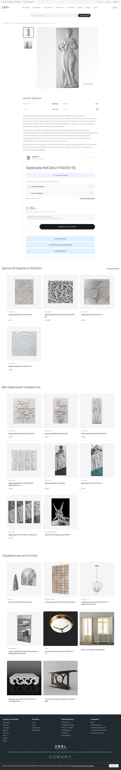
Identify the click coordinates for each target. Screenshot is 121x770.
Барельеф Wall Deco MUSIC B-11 (20, 366)
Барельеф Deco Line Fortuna (91, 483)
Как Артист (65, 733)
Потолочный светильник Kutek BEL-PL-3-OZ (60, 652)
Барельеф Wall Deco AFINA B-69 (56, 433)
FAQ (92, 722)
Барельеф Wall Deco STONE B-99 (20, 315)
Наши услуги (66, 722)
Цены (96, 7)
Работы (80, 7)
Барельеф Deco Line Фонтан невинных (23, 535)
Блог (33, 725)
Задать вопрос (60, 251)
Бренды (88, 7)
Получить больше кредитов (87, 198)
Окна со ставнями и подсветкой (93, 650)
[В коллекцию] (89, 158)
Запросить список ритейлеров (60, 245)
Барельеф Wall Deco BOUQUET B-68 (21, 433)
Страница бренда (112, 268)
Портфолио (36, 730)
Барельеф (55, 104)
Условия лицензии (97, 733)
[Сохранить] (85, 158)
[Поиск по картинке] (76, 15)
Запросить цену (61, 239)
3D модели (36, 7)
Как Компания (66, 730)
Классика (55, 109)
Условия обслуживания (99, 730)
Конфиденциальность (98, 728)
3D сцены (48, 7)
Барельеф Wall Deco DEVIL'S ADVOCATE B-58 (60, 316)
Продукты (26, 7)
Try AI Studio (29, 2)
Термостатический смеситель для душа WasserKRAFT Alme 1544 (23, 652)
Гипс (96, 104)
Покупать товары (67, 728)
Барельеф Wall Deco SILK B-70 (92, 315)
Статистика (36, 728)
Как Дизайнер (66, 735)
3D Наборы (71, 7)
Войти (115, 8)
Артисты (6, 733)
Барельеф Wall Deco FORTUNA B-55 (94, 433)
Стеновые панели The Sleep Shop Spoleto (60, 602)
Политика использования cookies (82, 766)
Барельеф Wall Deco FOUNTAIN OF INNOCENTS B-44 (21, 484)
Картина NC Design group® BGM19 (57, 535)
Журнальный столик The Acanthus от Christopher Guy (22, 700)
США (116, 2)
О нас (34, 722)
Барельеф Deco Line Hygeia (55, 483)
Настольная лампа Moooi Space (20, 602)
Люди (5, 735)
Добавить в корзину (67, 227)
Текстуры (59, 7)
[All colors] (97, 109)
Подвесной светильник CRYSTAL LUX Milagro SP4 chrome (94, 603)
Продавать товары (68, 725)
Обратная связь (96, 725)
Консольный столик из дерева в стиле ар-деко (60, 700)
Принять (114, 766)
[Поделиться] (93, 158)
